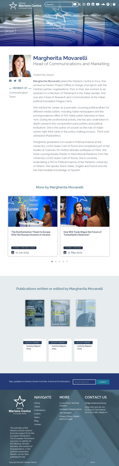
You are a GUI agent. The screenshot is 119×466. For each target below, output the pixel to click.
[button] (52, 261)
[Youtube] (97, 4)
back (11, 31)
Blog (85, 15)
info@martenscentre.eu (95, 403)
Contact (96, 15)
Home (29, 15)
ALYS (93, 462)
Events (67, 15)
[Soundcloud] (103, 4)
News (77, 15)
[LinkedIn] (93, 4)
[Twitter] (79, 4)
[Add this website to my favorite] (114, 4)
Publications (52, 15)
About (38, 15)
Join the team (66, 413)
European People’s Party (71, 409)
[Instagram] (84, 4)
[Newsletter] (74, 4)
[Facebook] (88, 4)
